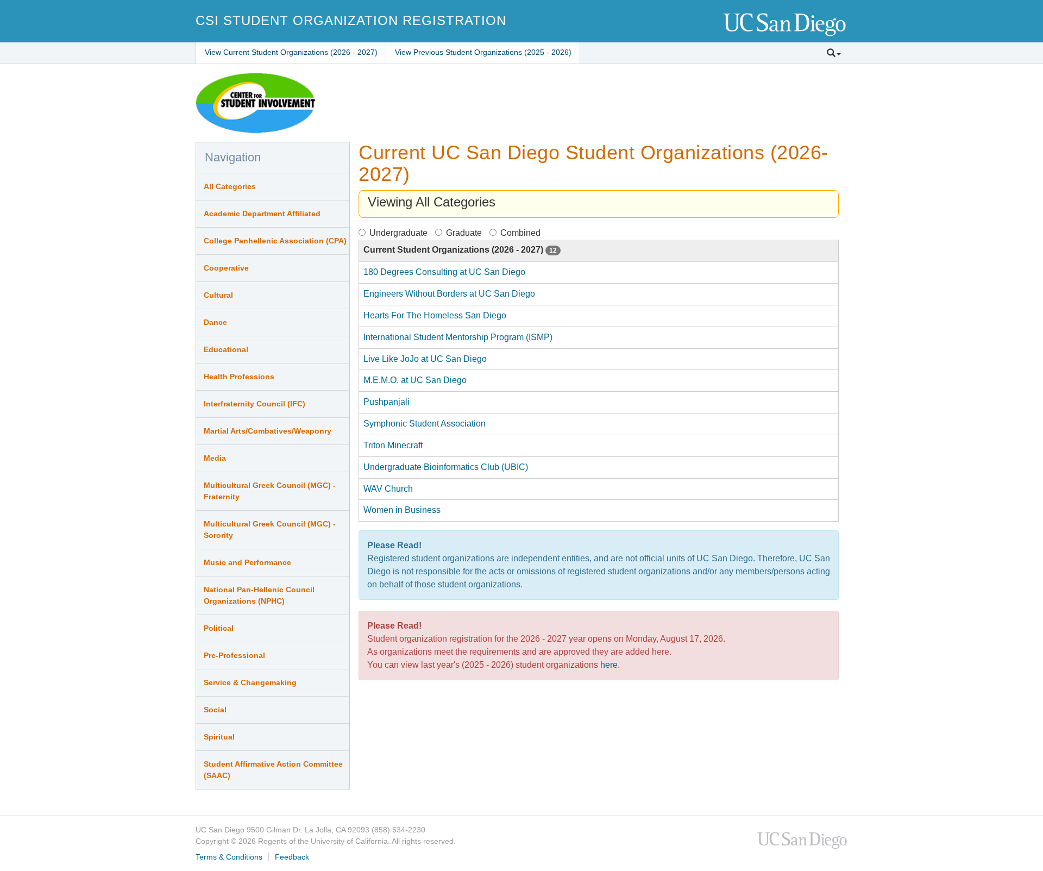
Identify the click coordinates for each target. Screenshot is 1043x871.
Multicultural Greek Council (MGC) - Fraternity (270, 491)
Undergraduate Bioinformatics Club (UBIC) (445, 467)
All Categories (230, 186)
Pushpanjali (386, 401)
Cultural (218, 295)
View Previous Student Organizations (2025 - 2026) (483, 52)
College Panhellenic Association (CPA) (275, 240)
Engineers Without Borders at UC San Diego (449, 293)
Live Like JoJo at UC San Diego (425, 359)
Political (219, 628)
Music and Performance (247, 562)
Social (215, 709)
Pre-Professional (234, 655)
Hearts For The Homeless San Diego (434, 315)
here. (610, 664)
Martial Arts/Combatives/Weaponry (267, 431)
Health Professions (239, 376)
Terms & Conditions (229, 857)
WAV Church (388, 488)
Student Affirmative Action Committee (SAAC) (273, 770)
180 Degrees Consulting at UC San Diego (444, 272)
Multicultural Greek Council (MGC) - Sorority (270, 529)
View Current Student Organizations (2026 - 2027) (291, 52)
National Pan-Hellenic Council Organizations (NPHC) (259, 595)
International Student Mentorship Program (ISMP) (457, 337)
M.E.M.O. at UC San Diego (415, 380)
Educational (226, 349)
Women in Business (402, 510)
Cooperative (226, 268)
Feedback (292, 857)
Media (215, 458)
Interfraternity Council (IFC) (254, 403)
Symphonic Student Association (424, 423)
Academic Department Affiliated (262, 213)
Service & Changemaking (250, 682)
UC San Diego (785, 25)
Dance (215, 322)
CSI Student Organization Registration (351, 20)
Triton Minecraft (393, 445)
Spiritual (219, 736)
